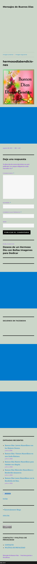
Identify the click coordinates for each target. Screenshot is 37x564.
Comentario (8, 173)
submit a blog (6, 515)
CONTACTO (9, 545)
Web (4, 222)
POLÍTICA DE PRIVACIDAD (15, 548)
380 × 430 (17, 148)
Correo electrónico (12, 212)
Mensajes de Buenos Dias (18, 6)
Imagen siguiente (21, 54)
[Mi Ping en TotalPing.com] (18, 526)
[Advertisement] (18, 33)
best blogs (5, 498)
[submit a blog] (18, 509)
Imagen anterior (8, 54)
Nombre (7, 203)
